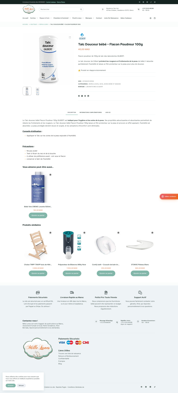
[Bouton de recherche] (81, 9)
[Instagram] (143, 2)
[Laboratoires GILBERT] (82, 36)
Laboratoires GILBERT (94, 86)
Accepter (11, 385)
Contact (99, 18)
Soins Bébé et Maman (112, 84)
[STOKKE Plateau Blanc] (140, 245)
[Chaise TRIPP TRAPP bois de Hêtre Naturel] (38, 245)
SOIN (101, 84)
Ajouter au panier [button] (38, 215)
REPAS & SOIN (94, 84)
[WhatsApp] (154, 2)
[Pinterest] (85, 96)
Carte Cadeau (51, 2)
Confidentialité (63, 359)
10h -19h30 (145, 10)
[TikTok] (151, 2)
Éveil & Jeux (77, 18)
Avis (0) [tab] (108, 112)
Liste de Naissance (111, 18)
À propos (61, 361)
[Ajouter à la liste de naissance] (50, 175)
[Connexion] (150, 18)
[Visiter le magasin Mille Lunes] (124, 338)
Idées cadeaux (126, 18)
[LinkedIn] (88, 96)
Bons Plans (61, 2)
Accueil (25, 18)
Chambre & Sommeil (61, 18)
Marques (88, 18)
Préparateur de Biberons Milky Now (72, 265)
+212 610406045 (105, 322)
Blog (60, 364)
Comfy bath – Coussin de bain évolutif (107, 265)
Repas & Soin (44, 18)
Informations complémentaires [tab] (91, 112)
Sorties (33, 18)
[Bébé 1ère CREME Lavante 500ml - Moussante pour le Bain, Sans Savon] (38, 187)
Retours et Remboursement (68, 356)
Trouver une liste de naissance (69, 353)
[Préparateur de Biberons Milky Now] (72, 245)
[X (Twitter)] (82, 96)
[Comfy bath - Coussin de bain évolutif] (106, 245)
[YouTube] (147, 2)
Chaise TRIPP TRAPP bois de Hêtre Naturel (41, 265)
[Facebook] (139, 2)
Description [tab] (72, 112)
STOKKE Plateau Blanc (140, 265)
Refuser (21, 385)
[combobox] (59, 9)
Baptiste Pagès (61, 387)
